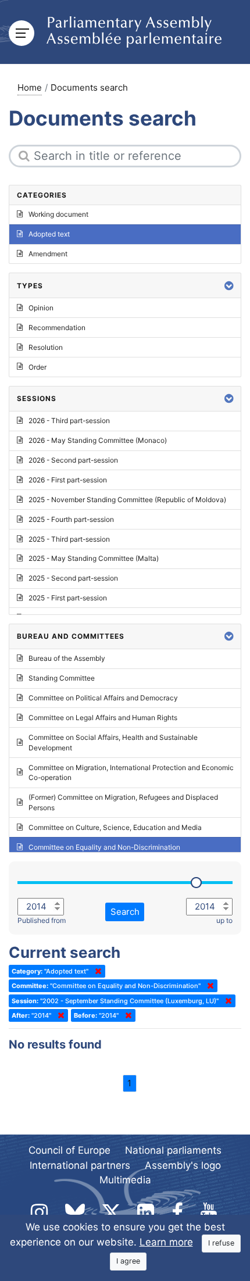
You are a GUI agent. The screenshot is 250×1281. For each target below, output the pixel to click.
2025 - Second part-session (73, 578)
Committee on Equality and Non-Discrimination (104, 847)
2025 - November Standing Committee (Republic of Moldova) (127, 499)
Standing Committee (61, 678)
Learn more (166, 1242)
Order (37, 367)
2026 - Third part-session (69, 420)
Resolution (45, 347)
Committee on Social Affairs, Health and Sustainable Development (113, 742)
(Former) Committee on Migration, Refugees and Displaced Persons (123, 802)
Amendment (47, 253)
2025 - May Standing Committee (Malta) (93, 558)
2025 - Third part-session (69, 539)
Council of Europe (69, 1150)
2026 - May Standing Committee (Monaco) (97, 440)
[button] (229, 286)
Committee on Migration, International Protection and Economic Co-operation (131, 772)
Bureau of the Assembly (66, 658)
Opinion (40, 307)
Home (29, 87)
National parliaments (173, 1150)
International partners (80, 1165)
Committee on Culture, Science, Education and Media (115, 827)
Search (125, 911)
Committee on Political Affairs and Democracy (103, 697)
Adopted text (49, 234)
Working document (58, 214)
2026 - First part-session (67, 479)
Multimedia (125, 1180)
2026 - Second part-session (73, 460)
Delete (96, 971)
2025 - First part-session (67, 597)
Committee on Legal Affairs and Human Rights (102, 717)
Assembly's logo (183, 1165)
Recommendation (56, 327)
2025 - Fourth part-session (71, 519)
